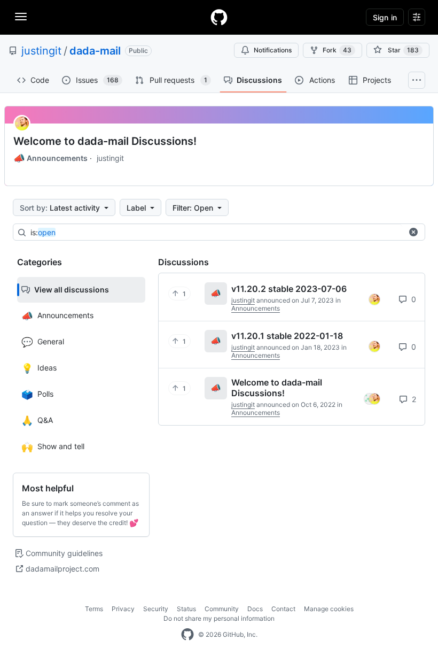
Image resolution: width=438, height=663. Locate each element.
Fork (337, 50)
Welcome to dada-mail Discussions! (105, 141)
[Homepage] (219, 17)
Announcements (50, 158)
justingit (41, 50)
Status (186, 609)
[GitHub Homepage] (187, 635)
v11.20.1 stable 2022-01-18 (287, 335)
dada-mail (95, 50)
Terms (94, 609)
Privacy (123, 609)
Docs (255, 609)
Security (155, 609)
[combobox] (216, 232)
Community (222, 609)
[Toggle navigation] (21, 17)
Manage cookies (329, 609)
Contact (283, 609)
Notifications (273, 50)
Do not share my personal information (219, 618)
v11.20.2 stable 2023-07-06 (289, 288)
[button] (413, 232)
